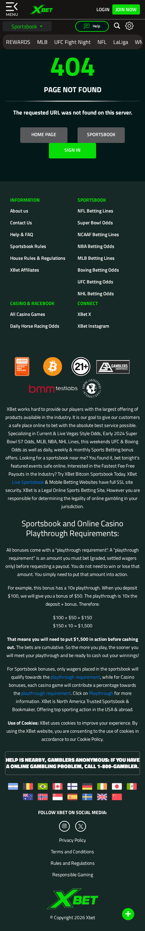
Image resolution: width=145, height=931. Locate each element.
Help (96, 26)
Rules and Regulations (73, 863)
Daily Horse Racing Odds (34, 325)
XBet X (84, 314)
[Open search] (117, 26)
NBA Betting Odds (96, 246)
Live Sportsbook (28, 481)
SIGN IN (72, 149)
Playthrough (101, 693)
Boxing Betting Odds (98, 269)
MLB (42, 42)
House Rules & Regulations (37, 257)
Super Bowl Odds (95, 222)
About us (19, 210)
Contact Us (21, 222)
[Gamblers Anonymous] (113, 363)
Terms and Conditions (72, 852)
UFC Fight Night (72, 42)
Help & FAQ (21, 234)
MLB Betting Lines (96, 257)
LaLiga (120, 42)
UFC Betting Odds (95, 281)
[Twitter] (81, 826)
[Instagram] (64, 826)
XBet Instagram (93, 325)
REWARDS (18, 42)
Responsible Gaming (72, 875)
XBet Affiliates (24, 269)
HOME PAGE (43, 134)
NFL (102, 42)
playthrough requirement (75, 676)
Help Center (120, 914)
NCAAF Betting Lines (98, 234)
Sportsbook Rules (28, 246)
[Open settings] (129, 25)
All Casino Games (27, 314)
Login (103, 9)
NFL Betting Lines (95, 210)
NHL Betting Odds (96, 293)
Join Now (126, 9)
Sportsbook (24, 26)
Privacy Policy (72, 840)
